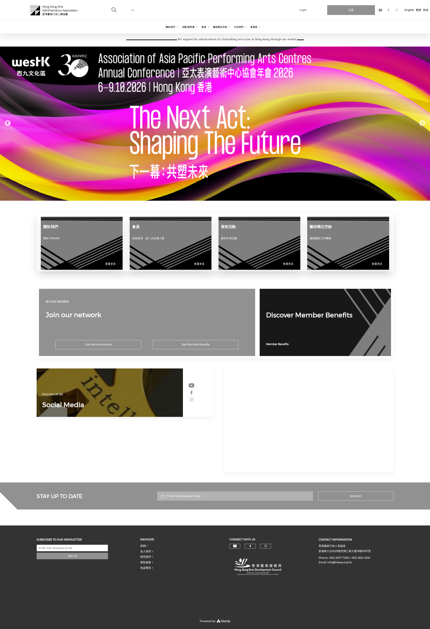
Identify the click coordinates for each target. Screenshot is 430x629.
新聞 (143, 545)
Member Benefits (277, 344)
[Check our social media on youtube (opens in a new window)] (191, 385)
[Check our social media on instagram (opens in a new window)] (191, 399)
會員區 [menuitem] (253, 27)
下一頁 (422, 123)
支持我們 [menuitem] (239, 27)
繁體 (418, 10)
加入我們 (145, 551)
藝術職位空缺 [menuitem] (220, 27)
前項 (7, 123)
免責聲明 (145, 567)
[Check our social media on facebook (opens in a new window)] (191, 392)
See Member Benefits (196, 344)
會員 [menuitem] (204, 27)
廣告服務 (145, 562)
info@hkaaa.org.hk (339, 562)
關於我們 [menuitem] (170, 27)
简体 (425, 10)
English (409, 10)
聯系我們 (145, 556)
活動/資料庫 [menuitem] (188, 27)
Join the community (98, 344)
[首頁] (54, 10)
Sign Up (355, 496)
